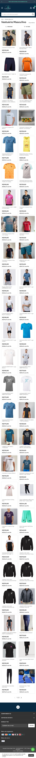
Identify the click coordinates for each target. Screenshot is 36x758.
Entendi (31, 755)
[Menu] (2, 8)
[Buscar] (32, 14)
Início (2, 19)
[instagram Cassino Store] (18, 707)
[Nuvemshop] (18, 751)
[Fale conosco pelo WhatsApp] (33, 749)
